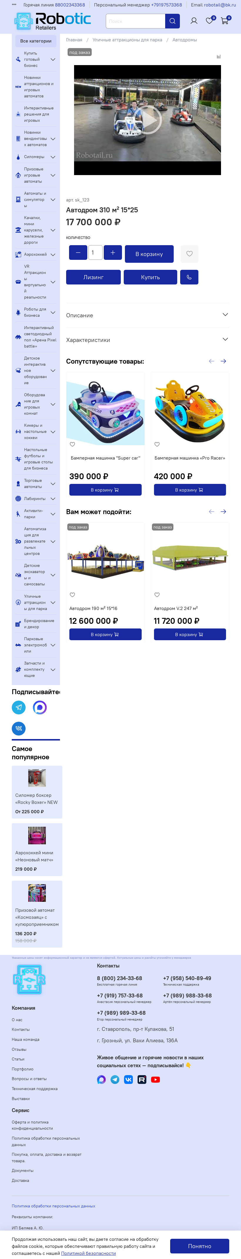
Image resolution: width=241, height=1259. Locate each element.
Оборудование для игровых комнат (34, 404)
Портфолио (23, 1069)
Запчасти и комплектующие (34, 669)
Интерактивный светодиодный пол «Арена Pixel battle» (40, 337)
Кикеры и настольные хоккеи (35, 431)
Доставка (20, 1180)
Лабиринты (35, 498)
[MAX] (40, 707)
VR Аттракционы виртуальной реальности (35, 282)
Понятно (199, 1246)
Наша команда (25, 1039)
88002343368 (70, 5)
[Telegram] (19, 707)
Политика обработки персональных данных (46, 1141)
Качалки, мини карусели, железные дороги (34, 230)
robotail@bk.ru (220, 5)
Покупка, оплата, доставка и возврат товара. (46, 1157)
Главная (74, 40)
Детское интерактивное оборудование (35, 370)
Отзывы (19, 1049)
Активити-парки (33, 513)
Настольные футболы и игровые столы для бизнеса (38, 459)
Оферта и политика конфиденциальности (32, 1125)
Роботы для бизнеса (35, 312)
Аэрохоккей (35, 254)
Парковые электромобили (35, 645)
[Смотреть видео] (147, 120)
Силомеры (34, 156)
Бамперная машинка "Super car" (105, 457)
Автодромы (185, 40)
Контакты (21, 1029)
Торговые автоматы (33, 483)
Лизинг (93, 277)
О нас (17, 1019)
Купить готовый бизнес (32, 59)
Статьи (18, 1059)
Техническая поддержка (35, 1088)
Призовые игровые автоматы (33, 175)
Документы (23, 1170)
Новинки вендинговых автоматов (35, 138)
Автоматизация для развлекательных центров (35, 541)
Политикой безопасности (88, 1253)
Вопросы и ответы (29, 1078)
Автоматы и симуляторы (35, 199)
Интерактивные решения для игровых (39, 114)
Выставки (21, 1098)
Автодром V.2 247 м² (176, 608)
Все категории (35, 41)
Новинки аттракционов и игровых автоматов (38, 87)
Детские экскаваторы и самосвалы (34, 575)
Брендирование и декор (39, 623)
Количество (78, 237)
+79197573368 (166, 5)
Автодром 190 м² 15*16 (93, 608)
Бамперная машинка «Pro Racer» (190, 457)
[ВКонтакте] (19, 729)
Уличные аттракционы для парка (127, 40)
